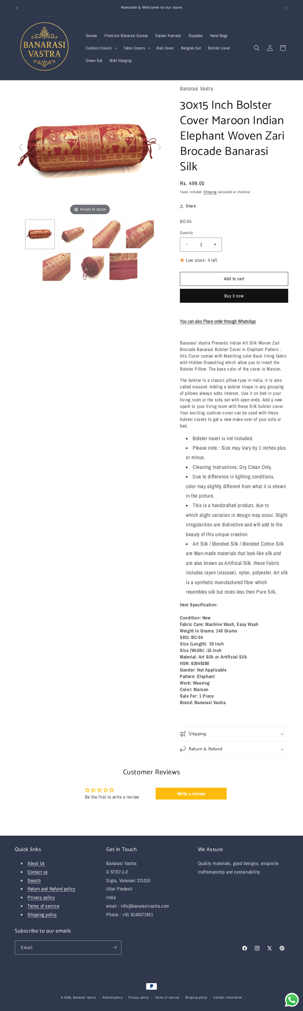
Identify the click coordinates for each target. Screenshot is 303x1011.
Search (34, 880)
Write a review (191, 793)
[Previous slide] (21, 147)
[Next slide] (159, 147)
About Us (36, 863)
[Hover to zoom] (90, 149)
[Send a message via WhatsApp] (292, 1000)
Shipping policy (42, 914)
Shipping (210, 192)
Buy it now (234, 296)
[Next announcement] (286, 8)
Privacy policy (41, 897)
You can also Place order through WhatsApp (218, 321)
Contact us (38, 872)
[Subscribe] (114, 947)
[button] (101, 48)
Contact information (227, 997)
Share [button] (191, 206)
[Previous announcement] (16, 8)
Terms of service (43, 906)
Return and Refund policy (51, 888)
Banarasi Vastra (84, 997)
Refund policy (113, 997)
